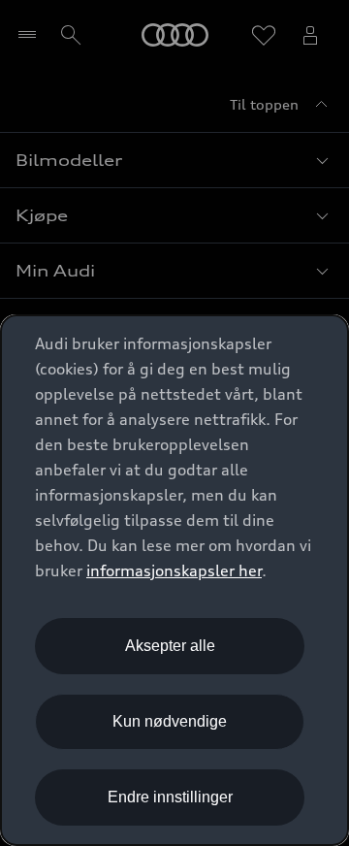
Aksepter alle (170, 645)
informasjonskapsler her (174, 570)
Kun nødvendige (169, 721)
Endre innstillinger (170, 797)
